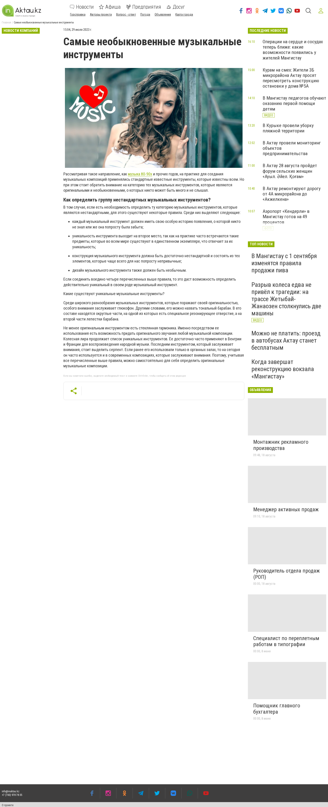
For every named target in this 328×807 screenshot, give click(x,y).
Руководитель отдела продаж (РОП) (286, 574)
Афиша (113, 7)
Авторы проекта (101, 14)
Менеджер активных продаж (286, 509)
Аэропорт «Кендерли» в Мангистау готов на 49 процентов (286, 217)
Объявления (163, 14)
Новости (85, 7)
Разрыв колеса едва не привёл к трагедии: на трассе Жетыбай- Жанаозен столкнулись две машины (286, 299)
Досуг (179, 7)
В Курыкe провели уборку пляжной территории (288, 128)
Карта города (184, 14)
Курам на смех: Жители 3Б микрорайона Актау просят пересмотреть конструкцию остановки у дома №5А (291, 78)
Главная (6, 22)
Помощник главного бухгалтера (276, 708)
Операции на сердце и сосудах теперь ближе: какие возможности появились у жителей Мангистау (293, 49)
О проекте (7, 805)
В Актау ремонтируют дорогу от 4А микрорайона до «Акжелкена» (292, 194)
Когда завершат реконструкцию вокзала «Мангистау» (282, 369)
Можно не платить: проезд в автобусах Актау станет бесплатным (285, 340)
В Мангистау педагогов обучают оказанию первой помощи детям (294, 103)
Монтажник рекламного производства (280, 445)
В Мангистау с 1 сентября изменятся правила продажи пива (284, 263)
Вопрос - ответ (126, 14)
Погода (145, 14)
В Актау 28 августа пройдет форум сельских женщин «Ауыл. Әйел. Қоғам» (290, 171)
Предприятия (146, 7)
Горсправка (77, 14)
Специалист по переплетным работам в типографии (286, 641)
